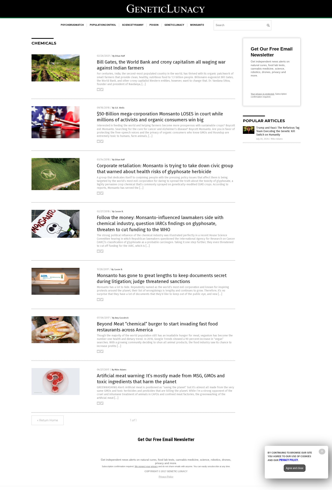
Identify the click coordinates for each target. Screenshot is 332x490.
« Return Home (47, 420)
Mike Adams (277, 139)
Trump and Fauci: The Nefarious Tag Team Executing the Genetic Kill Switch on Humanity (278, 131)
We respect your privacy (146, 466)
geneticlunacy (174, 25)
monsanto (197, 25)
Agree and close (294, 468)
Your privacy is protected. (263, 94)
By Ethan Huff (118, 56)
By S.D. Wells (118, 108)
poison (154, 25)
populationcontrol (103, 25)
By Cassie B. (117, 211)
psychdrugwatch (72, 25)
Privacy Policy (166, 476)
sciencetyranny (133, 25)
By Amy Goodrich (120, 318)
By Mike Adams (119, 369)
